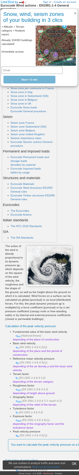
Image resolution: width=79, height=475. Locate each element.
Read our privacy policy (46, 466)
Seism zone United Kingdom (28, 134)
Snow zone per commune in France (32, 88)
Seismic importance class (26, 138)
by (17, 2)
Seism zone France (22, 122)
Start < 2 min (29, 79)
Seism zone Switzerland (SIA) (28, 126)
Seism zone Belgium (23, 130)
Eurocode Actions (21, 214)
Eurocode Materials (22, 183)
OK (74, 464)
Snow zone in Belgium (24, 99)
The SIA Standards (22, 237)
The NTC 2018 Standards (26, 226)
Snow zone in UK (21, 103)
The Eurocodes (20, 210)
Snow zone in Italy (22, 92)
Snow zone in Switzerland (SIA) (30, 95)
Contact (58, 473)
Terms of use (24, 473)
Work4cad (48, 473)
